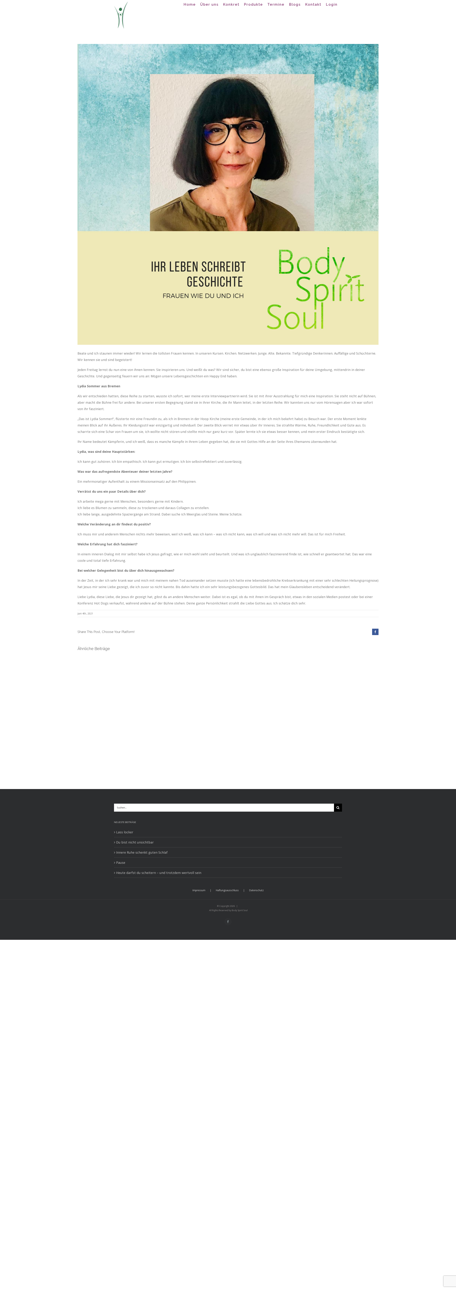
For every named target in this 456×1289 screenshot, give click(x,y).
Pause (120, 862)
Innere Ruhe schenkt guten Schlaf (142, 852)
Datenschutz (256, 890)
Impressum (198, 890)
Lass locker (124, 832)
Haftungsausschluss (227, 890)
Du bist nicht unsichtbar (135, 842)
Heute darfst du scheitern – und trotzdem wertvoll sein (158, 873)
